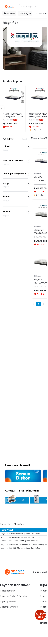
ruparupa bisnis (8, 601)
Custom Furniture (9, 606)
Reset (24, 139)
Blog (42, 596)
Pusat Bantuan (7, 590)
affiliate (43, 622)
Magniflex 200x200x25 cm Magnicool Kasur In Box (21, 541)
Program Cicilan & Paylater (13, 596)
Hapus (5, 150)
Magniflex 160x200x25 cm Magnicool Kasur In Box (20, 534)
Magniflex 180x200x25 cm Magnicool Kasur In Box (20, 548)
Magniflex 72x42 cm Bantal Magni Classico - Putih (20, 537)
